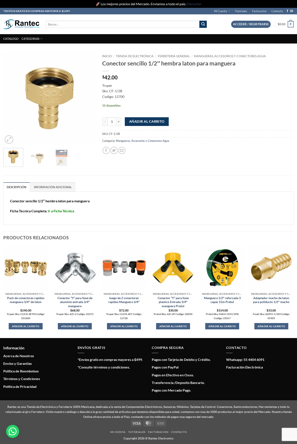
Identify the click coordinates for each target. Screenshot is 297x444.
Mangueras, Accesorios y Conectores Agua (230, 56)
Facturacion (259, 11)
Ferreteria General (174, 56)
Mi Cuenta (220, 11)
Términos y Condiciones (21, 379)
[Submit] (203, 24)
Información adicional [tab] (53, 187)
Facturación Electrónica (244, 367)
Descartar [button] (194, 4)
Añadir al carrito (147, 121)
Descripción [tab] (16, 187)
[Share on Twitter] (114, 150)
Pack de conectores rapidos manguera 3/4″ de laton (25, 300)
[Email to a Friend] (121, 150)
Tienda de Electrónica (135, 56)
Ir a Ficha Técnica (61, 211)
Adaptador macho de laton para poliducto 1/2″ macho (271, 300)
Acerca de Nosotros (18, 356)
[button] (251, 24)
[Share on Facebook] (106, 150)
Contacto (277, 11)
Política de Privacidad (20, 386)
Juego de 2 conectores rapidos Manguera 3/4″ (124, 300)
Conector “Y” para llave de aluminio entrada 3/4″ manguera (74, 302)
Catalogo (10, 38)
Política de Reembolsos (21, 371)
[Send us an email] (291, 11)
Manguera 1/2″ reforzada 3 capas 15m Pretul (222, 300)
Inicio (107, 56)
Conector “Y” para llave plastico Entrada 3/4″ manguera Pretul (173, 302)
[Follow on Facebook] (287, 11)
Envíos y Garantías (17, 363)
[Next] (88, 98)
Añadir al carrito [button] (26, 326)
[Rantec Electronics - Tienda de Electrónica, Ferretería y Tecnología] (21, 24)
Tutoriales (241, 11)
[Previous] (11, 98)
